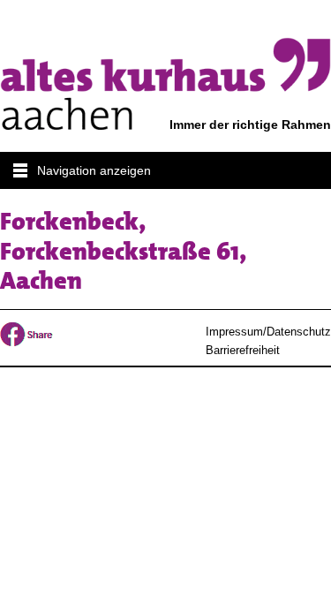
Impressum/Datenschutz (268, 332)
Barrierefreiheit (243, 350)
